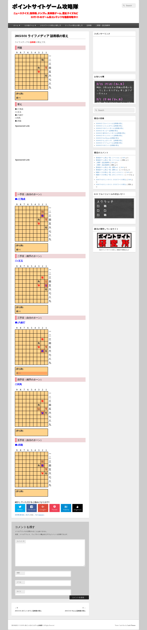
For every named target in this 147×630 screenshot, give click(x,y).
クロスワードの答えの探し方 (50, 25)
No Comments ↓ (40, 515)
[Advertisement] (32, 142)
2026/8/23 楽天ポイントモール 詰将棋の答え (111, 133)
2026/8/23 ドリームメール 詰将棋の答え (109, 143)
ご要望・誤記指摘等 (103, 25)
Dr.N (27, 515)
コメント (20, 541)
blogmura (77, 509)
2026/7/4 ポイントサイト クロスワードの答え (111, 179)
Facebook (32, 509)
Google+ (43, 509)
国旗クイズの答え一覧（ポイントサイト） (110, 172)
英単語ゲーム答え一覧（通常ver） (107, 167)
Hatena (66, 509)
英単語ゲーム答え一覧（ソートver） (108, 158)
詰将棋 (89, 25)
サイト (19, 591)
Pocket (54, 509)
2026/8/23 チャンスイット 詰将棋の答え (109, 135)
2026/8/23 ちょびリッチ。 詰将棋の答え (109, 140)
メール (19, 582)
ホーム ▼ (16, 25)
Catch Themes (131, 625)
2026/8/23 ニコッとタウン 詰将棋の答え (109, 126)
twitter (20, 509)
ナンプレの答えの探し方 (74, 25)
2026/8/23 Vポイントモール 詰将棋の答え (110, 128)
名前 (18, 573)
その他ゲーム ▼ (30, 25)
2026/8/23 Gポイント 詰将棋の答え (107, 145)
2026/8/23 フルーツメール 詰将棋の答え (109, 123)
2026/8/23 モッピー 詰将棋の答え (107, 131)
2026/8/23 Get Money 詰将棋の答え (107, 138)
